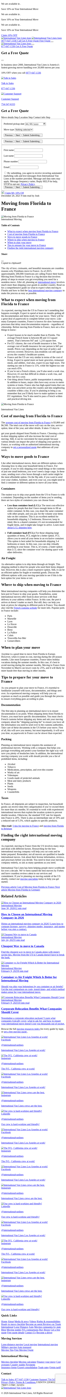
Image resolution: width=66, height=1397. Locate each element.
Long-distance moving (12, 1344)
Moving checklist (9, 1362)
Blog (3, 1329)
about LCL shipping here (19, 527)
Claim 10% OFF (9, 35)
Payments (30, 1364)
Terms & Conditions (26, 1382)
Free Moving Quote (23, 1350)
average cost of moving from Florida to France (28, 422)
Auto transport (24, 1347)
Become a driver (44, 1332)
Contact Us (30, 1332)
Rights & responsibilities (48, 1321)
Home (4, 1321)
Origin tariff (55, 1367)
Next (18, 135)
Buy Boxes (44, 1329)
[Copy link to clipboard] (2, 261)
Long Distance (21, 1327)
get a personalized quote (25, 447)
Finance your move (46, 1362)
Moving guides (14, 1329)
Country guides (17, 1364)
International (7, 1327)
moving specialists (29, 879)
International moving (48, 1344)
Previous (9, 135)
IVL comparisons (30, 1329)
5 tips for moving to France (26, 826)
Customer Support (45, 1379)
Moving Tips (7, 1350)
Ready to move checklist (13, 1324)
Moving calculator (27, 1362)
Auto (31, 1327)
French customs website (25, 608)
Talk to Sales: (15, 1379)
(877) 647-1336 (33, 72)
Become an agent (34, 1324)
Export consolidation (27, 1367)
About (11, 1321)
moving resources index (28, 1029)
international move (47, 282)
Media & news (21, 1321)
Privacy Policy (28, 184)
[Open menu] (52, 41)
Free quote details (15, 1332)
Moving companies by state (47, 1327)
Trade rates (43, 1367)
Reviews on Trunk (52, 1324)
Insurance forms (9, 1367)
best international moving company (45, 290)
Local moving (30, 1344)
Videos (32, 1321)
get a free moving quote (15, 1031)
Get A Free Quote (24, 46)
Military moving (9, 1347)
